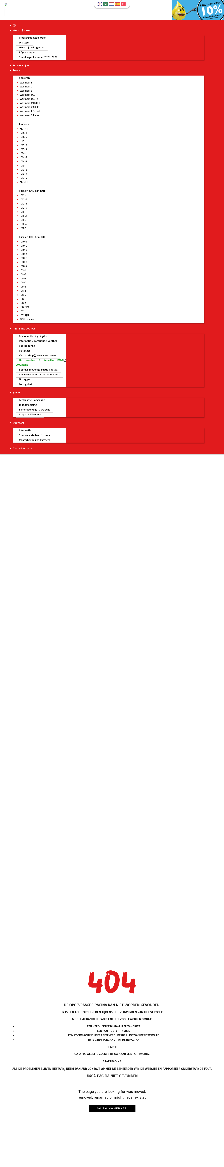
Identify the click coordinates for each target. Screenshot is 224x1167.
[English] (100, 3)
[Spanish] (118, 3)
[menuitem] (14, 25)
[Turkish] (123, 3)
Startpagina (112, 1061)
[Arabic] (106, 3)
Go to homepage (112, 1108)
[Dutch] (112, 3)
